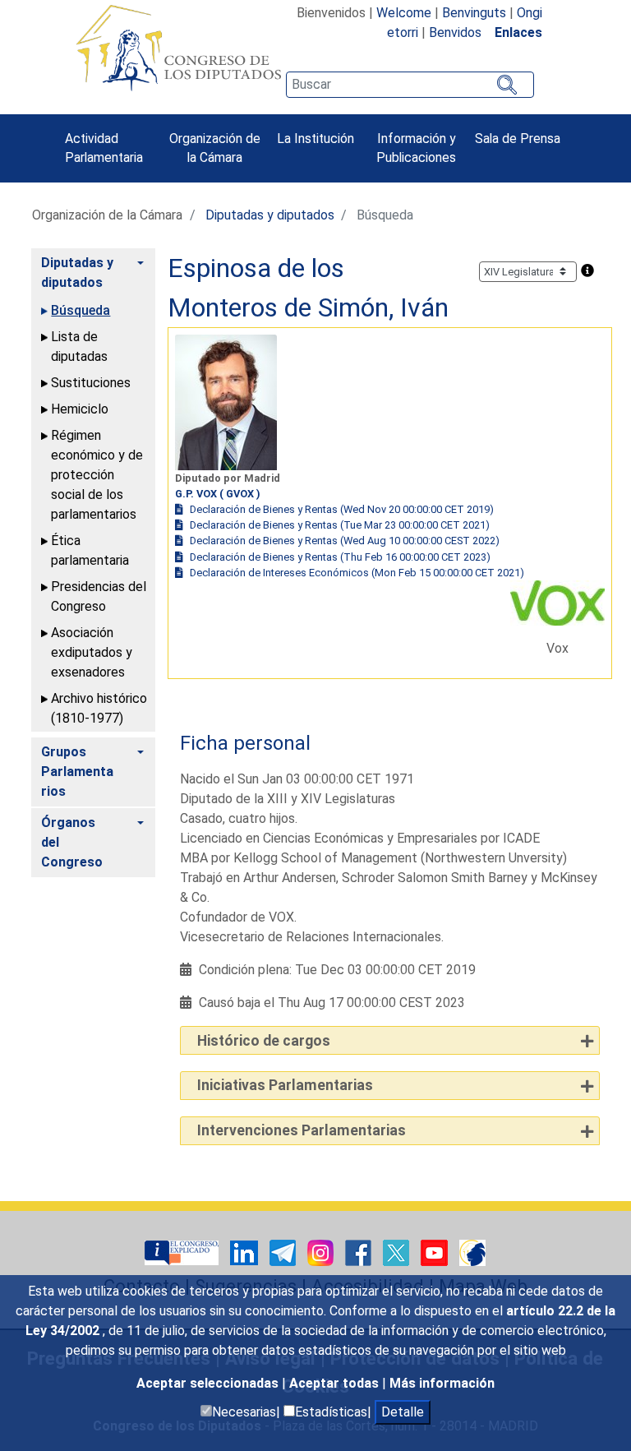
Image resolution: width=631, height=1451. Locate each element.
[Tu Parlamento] (183, 1251)
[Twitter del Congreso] (398, 1251)
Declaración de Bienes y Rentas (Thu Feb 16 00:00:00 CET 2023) (340, 557)
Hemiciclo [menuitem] (79, 409)
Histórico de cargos (263, 1041)
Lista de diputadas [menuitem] (79, 346)
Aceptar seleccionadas (209, 1383)
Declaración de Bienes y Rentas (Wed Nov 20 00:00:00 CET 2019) (342, 509)
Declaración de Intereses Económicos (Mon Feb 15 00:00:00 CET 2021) (357, 572)
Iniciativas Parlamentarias (285, 1085)
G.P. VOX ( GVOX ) (217, 494)
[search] (410, 85)
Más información (442, 1383)
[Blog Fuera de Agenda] (472, 1251)
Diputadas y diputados (269, 215)
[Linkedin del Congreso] (245, 1251)
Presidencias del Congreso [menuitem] (98, 596)
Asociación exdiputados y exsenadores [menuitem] (91, 652)
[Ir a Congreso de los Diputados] (178, 47)
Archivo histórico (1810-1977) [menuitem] (99, 708)
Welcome (403, 13)
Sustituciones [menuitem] (91, 382)
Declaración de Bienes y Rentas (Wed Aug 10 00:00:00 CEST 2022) (345, 540)
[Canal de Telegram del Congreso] (284, 1251)
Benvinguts (474, 13)
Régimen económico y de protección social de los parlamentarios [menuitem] (97, 474)
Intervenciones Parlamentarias (301, 1130)
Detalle (402, 1412)
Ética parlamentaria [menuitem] (90, 550)
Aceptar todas (335, 1383)
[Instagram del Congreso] (322, 1251)
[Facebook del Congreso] (360, 1251)
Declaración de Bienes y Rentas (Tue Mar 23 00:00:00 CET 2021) (340, 525)
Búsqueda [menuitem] (80, 310)
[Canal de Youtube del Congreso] (436, 1251)
